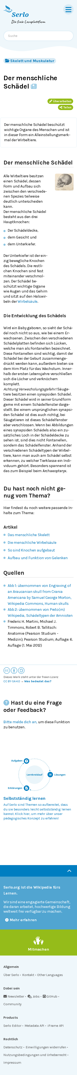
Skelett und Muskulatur (32, 60)
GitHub (51, 996)
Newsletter (16, 996)
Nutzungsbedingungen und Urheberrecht (35, 1055)
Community (12, 1004)
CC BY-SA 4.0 (11, 681)
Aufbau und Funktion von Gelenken (38, 558)
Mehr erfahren (23, 920)
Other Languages (50, 975)
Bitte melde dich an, (20, 722)
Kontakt (28, 975)
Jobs (36, 996)
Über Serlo (11, 975)
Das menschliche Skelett (29, 534)
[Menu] (68, 9)
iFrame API (55, 1026)
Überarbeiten (62, 101)
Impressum (12, 1062)
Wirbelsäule (27, 301)
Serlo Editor (12, 1026)
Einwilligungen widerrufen (46, 1047)
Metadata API (34, 1026)
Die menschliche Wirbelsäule (32, 542)
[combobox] (38, 36)
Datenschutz (12, 1047)
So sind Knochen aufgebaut (31, 550)
